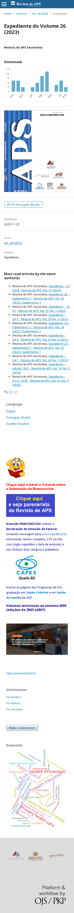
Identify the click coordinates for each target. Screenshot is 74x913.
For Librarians (14, 709)
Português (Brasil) (18, 417)
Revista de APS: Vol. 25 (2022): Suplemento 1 (38, 350)
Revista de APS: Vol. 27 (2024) (41, 290)
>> (15, 392)
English (10, 411)
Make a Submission (22, 728)
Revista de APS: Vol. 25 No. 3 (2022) (42, 311)
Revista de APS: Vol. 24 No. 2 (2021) (44, 319)
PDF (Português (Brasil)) (25, 204)
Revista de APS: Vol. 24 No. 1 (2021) (44, 360)
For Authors (13, 703)
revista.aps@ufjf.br (54, 534)
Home (8, 13)
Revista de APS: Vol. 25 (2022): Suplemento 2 (38, 300)
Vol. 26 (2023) (40, 13)
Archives (21, 13)
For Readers (13, 697)
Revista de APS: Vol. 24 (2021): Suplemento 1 (38, 329)
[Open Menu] (4, 4)
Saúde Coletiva (37, 592)
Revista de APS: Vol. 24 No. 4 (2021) (44, 339)
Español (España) (17, 424)
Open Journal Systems (21, 673)
